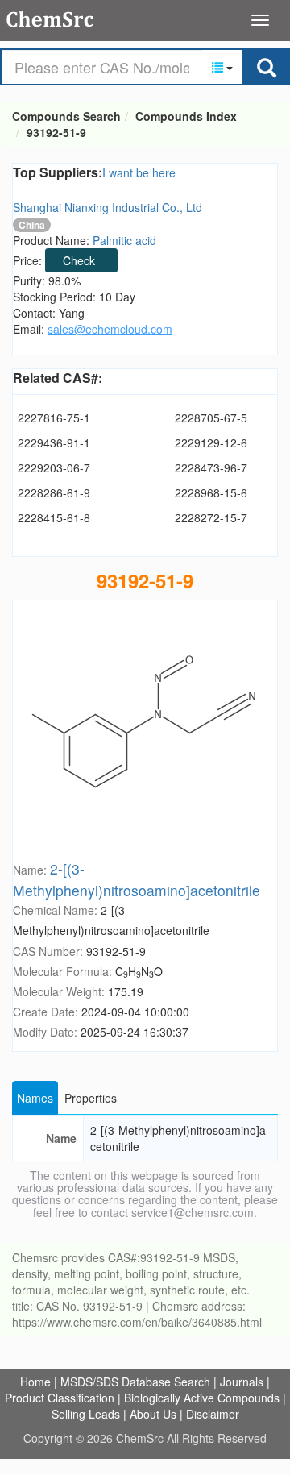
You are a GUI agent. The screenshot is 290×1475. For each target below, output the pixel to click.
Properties (90, 1098)
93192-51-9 (56, 132)
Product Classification (59, 1398)
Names (35, 1098)
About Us (153, 1414)
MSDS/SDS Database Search (135, 1381)
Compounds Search (50, 19)
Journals (241, 1381)
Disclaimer (212, 1414)
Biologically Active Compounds (202, 1398)
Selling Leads (86, 1414)
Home (35, 1381)
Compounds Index (186, 116)
